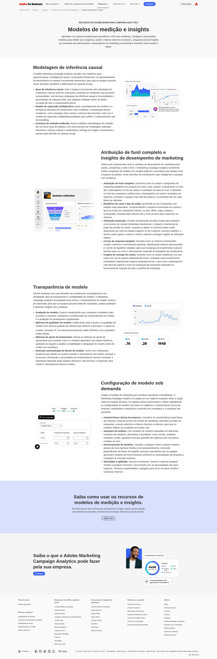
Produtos (35, 10)
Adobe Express (60, 613)
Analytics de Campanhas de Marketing (64, 10)
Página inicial (24, 10)
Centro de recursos (134, 604)
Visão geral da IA (170, 608)
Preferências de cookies (136, 651)
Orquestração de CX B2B (26, 627)
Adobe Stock (95, 617)
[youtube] (53, 651)
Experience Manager (62, 634)
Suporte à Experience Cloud (137, 614)
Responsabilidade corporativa (174, 621)
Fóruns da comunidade (135, 621)
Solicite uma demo (24, 604)
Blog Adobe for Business (135, 611)
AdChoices (195, 655)
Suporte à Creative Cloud (136, 618)
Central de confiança (171, 631)
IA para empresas (24, 630)
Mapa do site (150, 651)
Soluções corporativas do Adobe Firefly (68, 617)
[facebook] (36, 651)
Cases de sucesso (133, 608)
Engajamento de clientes (26, 616)
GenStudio (58, 641)
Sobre (166, 604)
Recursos (102, 4)
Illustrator (94, 624)
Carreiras (167, 611)
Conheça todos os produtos (64, 607)
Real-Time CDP (60, 644)
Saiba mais (108, 518)
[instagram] (40, 651)
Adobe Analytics (60, 610)
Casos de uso (118, 4)
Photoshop (94, 627)
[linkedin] (49, 651)
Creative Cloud (60, 630)
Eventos (167, 614)
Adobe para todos (170, 635)
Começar (149, 4)
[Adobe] (196, 4)
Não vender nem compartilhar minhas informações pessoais (177, 651)
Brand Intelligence (61, 627)
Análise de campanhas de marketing (78, 4)
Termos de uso (122, 651)
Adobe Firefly (95, 613)
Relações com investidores (173, 625)
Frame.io (58, 637)
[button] (37, 447)
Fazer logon (186, 4)
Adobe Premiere (96, 630)
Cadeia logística (169, 628)
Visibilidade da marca (25, 623)
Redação (167, 618)
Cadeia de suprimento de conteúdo (30, 620)
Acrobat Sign (59, 620)
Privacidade (111, 651)
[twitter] (45, 651)
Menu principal (52, 4)
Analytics (45, 10)
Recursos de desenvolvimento (137, 625)
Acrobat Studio (60, 624)
